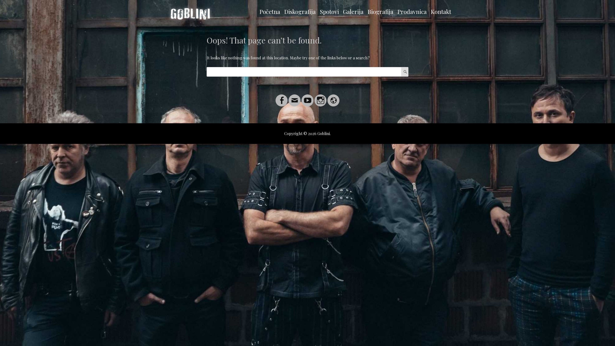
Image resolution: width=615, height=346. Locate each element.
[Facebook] (282, 97)
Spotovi (329, 11)
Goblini (323, 133)
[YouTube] (307, 97)
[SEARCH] (404, 72)
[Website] (333, 97)
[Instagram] (320, 97)
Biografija (380, 11)
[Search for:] (307, 71)
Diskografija (300, 11)
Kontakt (441, 11)
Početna (269, 11)
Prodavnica (412, 11)
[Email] (295, 97)
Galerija (353, 11)
